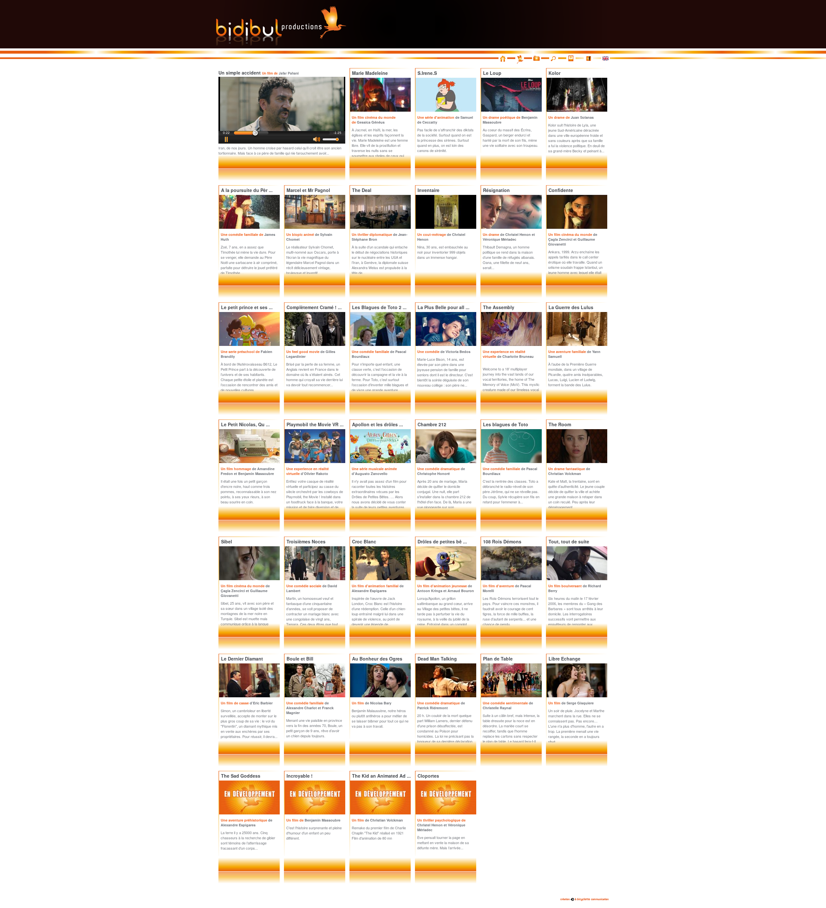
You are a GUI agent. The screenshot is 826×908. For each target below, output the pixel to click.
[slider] (282, 133)
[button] (226, 139)
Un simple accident (258, 72)
